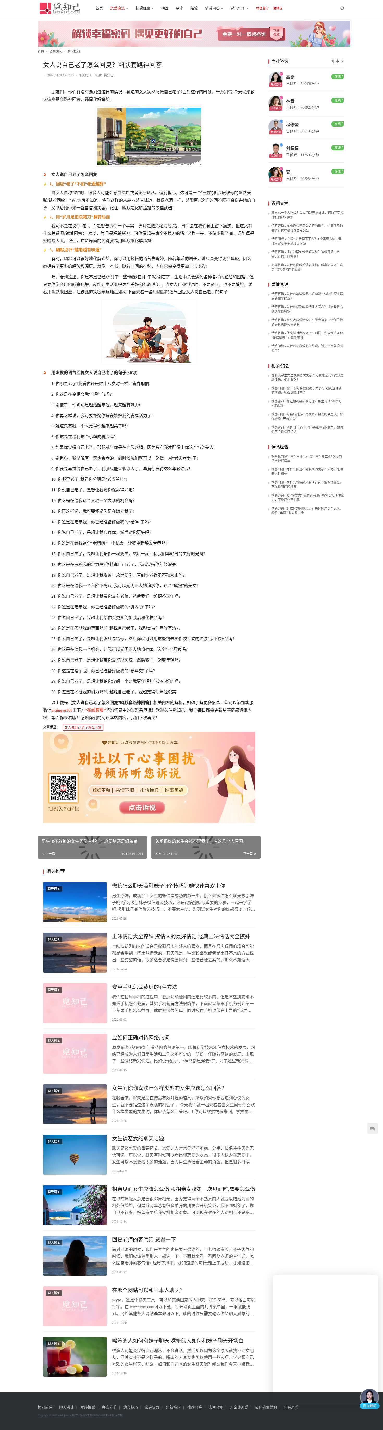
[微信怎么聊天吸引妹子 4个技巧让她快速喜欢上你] (75, 902)
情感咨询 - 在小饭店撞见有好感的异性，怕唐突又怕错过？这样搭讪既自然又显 (307, 228)
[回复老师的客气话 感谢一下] (75, 1256)
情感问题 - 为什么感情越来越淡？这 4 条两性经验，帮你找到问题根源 (307, 485)
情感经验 (279, 447)
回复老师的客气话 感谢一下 (144, 1240)
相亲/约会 (280, 366)
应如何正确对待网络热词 (140, 1038)
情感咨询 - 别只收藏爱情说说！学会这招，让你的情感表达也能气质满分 (307, 322)
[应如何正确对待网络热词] (75, 1054)
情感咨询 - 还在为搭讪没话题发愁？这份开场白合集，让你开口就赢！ (305, 254)
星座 (179, 8)
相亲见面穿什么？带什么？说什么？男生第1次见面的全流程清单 (306, 459)
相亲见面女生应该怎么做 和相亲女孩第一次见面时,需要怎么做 (183, 1189)
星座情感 (88, 1407)
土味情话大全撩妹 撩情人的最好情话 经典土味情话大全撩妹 (181, 936)
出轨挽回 (173, 1407)
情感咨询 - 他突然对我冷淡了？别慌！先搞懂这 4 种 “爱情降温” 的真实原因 (307, 335)
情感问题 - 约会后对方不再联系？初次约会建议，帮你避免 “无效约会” (307, 417)
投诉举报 (117, 1415)
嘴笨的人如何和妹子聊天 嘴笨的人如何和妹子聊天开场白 (178, 1341)
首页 (99, 8)
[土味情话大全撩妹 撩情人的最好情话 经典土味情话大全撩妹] (75, 953)
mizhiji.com (64, 1415)
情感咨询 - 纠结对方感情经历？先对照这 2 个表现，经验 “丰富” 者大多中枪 (307, 511)
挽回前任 (45, 1407)
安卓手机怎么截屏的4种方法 (144, 987)
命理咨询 (262, 8)
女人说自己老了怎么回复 (83, 727)
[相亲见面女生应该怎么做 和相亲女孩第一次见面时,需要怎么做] (75, 1205)
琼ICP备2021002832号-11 (97, 1415)
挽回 (165, 8)
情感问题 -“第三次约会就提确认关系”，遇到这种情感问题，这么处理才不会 (306, 391)
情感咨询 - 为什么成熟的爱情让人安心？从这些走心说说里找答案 (307, 309)
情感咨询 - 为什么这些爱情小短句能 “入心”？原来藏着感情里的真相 (307, 296)
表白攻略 (216, 1407)
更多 (336, 61)
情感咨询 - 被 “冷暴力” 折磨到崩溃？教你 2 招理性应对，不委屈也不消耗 (307, 498)
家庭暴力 (152, 1407)
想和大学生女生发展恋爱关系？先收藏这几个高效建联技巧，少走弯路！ (307, 378)
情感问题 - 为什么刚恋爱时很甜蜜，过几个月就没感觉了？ (307, 348)
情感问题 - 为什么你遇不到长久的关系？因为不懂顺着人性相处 (307, 472)
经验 (194, 8)
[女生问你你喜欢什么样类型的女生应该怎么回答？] (75, 1104)
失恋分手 (109, 1407)
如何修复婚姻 (266, 1407)
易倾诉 (277, 8)
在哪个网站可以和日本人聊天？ (148, 1290)
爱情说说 (279, 284)
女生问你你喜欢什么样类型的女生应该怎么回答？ (169, 1088)
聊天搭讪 (85, 75)
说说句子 (238, 8)
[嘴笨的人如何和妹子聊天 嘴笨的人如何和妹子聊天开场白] (75, 1357)
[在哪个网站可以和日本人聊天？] (75, 1306)
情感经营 (143, 8)
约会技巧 (130, 1407)
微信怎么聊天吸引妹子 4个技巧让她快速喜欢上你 (168, 886)
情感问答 (212, 8)
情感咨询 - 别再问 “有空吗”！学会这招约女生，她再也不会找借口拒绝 (307, 430)
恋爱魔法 (117, 8)
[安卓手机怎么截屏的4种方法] (75, 1003)
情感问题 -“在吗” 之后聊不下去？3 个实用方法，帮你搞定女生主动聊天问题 (306, 241)
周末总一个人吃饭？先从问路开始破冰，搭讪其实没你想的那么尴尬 (307, 215)
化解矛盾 (291, 1407)
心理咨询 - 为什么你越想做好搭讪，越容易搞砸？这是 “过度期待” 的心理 (307, 267)
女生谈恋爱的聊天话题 (138, 1138)
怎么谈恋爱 (239, 1407)
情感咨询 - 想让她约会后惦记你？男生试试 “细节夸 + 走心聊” (306, 404)
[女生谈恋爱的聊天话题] (75, 1155)
